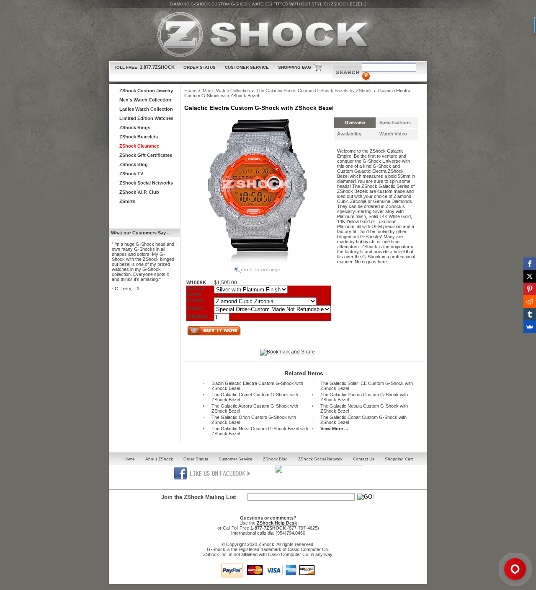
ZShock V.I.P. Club (139, 192)
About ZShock (159, 459)
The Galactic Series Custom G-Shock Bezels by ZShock (314, 90)
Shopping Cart (399, 459)
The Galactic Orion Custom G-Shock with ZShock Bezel (253, 420)
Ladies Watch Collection (146, 109)
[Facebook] (529, 263)
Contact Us (363, 459)
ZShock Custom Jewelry (146, 90)
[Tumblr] (529, 314)
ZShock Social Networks (146, 182)
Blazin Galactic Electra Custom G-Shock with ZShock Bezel (257, 386)
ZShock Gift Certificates (145, 155)
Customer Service (247, 67)
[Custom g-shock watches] (268, 34)
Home (190, 90)
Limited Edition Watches (146, 118)
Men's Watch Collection (226, 90)
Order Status (199, 67)
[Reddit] (529, 301)
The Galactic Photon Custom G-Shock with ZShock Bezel (364, 397)
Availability (349, 133)
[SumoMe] (529, 326)
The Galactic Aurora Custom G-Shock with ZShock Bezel (254, 408)
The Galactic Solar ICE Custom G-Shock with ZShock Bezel (366, 386)
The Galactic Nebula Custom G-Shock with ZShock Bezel (364, 408)
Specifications (395, 122)
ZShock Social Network (320, 459)
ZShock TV (131, 173)
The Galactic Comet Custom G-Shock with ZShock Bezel (254, 397)
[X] (529, 276)
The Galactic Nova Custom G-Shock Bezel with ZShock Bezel (259, 431)
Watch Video (393, 133)
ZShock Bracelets (138, 136)
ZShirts (127, 201)
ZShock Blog (133, 164)
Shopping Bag (294, 67)
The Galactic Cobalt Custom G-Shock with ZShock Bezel (363, 420)
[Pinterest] (529, 289)
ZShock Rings (134, 127)
